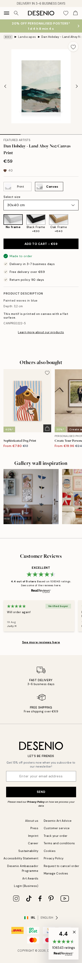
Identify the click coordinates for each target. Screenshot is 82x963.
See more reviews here (41, 642)
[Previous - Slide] (5, 86)
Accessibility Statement (20, 858)
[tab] (10, 133)
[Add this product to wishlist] (73, 46)
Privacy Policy (36, 802)
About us (31, 821)
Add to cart (41, 244)
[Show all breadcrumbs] (8, 37)
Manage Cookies (56, 873)
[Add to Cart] (47, 428)
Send (41, 792)
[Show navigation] (6, 13)
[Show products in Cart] (75, 13)
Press (34, 828)
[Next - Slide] (76, 86)
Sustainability (28, 851)
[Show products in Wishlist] (66, 13)
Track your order (56, 836)
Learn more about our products (41, 332)
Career (33, 843)
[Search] (16, 13)
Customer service (57, 828)
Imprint (33, 836)
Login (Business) (26, 886)
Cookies (50, 851)
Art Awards (30, 878)
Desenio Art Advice (58, 821)
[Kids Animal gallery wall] (31, 496)
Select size (11, 197)
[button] (64, 944)
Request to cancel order (61, 866)
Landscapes (27, 37)
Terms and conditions (59, 843)
